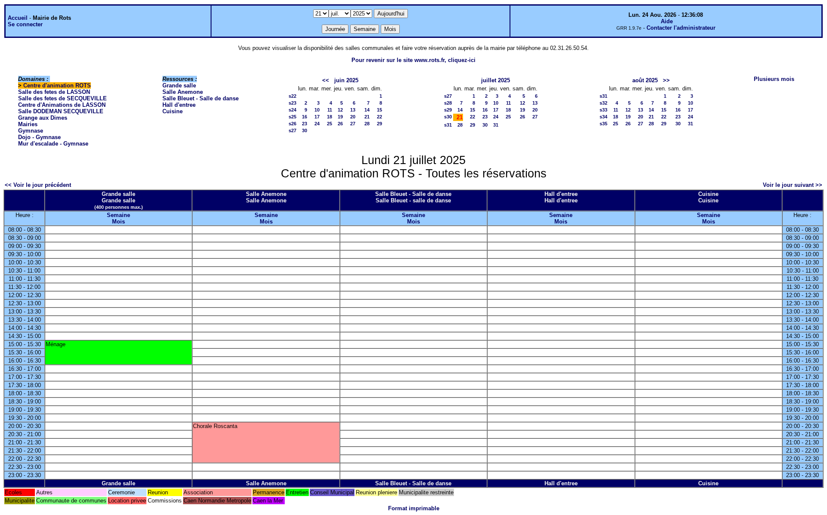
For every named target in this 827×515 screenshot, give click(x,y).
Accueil (18, 18)
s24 (292, 109)
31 (495, 124)
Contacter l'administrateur (681, 28)
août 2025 (645, 80)
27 (352, 123)
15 (379, 109)
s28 (448, 102)
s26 (292, 123)
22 (379, 116)
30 (304, 130)
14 (367, 109)
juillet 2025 (495, 80)
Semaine (118, 215)
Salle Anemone (182, 92)
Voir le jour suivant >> (792, 185)
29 (379, 123)
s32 (603, 102)
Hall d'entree (179, 105)
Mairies (27, 124)
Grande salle (179, 85)
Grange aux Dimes (42, 118)
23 (304, 123)
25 (329, 123)
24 (317, 123)
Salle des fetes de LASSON (54, 92)
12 (340, 109)
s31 (448, 124)
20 (352, 116)
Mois (118, 221)
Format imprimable (413, 508)
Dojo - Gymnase (39, 137)
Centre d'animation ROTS (57, 85)
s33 (603, 109)
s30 (448, 116)
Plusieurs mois (774, 79)
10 (317, 109)
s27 (292, 130)
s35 (603, 123)
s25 (292, 116)
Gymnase (30, 130)
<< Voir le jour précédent (38, 185)
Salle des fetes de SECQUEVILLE (62, 98)
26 (340, 123)
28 (367, 123)
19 (340, 116)
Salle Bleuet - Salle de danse (200, 98)
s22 (292, 96)
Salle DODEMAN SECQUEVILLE (60, 111)
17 (317, 116)
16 (304, 116)
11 (329, 109)
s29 (448, 109)
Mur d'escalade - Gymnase (53, 143)
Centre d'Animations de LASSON (62, 105)
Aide (667, 21)
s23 (292, 102)
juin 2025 (346, 80)
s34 (603, 116)
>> (666, 80)
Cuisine (172, 111)
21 (367, 116)
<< (325, 80)
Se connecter (25, 24)
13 (352, 109)
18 (329, 116)
